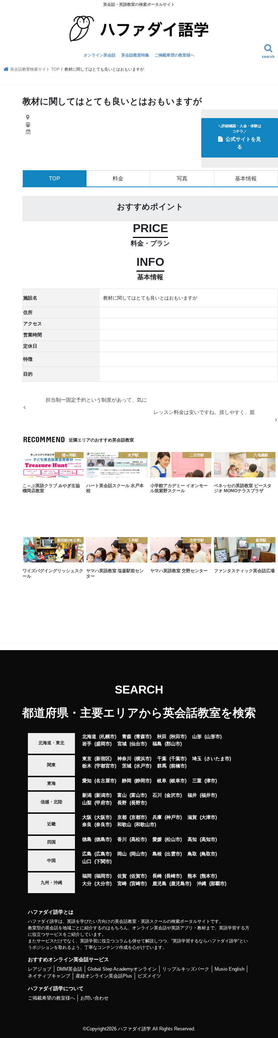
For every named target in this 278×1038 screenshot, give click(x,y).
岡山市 (138, 854)
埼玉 (197, 758)
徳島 (87, 839)
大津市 (208, 817)
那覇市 (218, 883)
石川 (157, 795)
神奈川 (124, 758)
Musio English (229, 969)
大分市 (103, 883)
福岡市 (103, 876)
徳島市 (103, 839)
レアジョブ (39, 969)
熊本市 (208, 876)
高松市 (138, 839)
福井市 (208, 795)
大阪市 (103, 817)
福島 (157, 743)
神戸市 (173, 817)
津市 (210, 780)
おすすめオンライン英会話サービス (68, 959)
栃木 (87, 766)
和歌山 (124, 824)
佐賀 (122, 876)
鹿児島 (159, 883)
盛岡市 (103, 743)
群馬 (162, 766)
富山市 (138, 795)
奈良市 (103, 824)
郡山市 (173, 743)
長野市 (138, 802)
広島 (87, 854)
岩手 (87, 743)
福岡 (87, 876)
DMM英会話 (69, 969)
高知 (192, 839)
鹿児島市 (180, 883)
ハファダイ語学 (134, 1028)
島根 (157, 854)
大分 (87, 883)
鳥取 (192, 854)
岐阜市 (178, 780)
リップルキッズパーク (185, 969)
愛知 (87, 780)
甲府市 (103, 802)
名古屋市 (105, 780)
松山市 (173, 839)
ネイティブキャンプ (49, 976)
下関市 (103, 861)
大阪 (87, 817)
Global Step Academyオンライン (122, 969)
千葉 (162, 758)
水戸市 (143, 766)
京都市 (138, 817)
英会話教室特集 (135, 55)
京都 (122, 817)
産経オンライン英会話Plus (104, 976)
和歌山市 (145, 824)
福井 (192, 795)
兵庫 (157, 817)
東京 (87, 758)
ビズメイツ (149, 976)
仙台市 (138, 743)
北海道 (89, 736)
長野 (122, 802)
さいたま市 (217, 758)
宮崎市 (138, 883)
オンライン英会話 (99, 55)
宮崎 (122, 883)
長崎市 (173, 876)
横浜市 (143, 758)
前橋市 (178, 766)
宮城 (122, 743)
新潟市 (103, 795)
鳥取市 (208, 854)
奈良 (87, 824)
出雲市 (173, 854)
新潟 (87, 795)
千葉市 (178, 758)
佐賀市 (138, 876)
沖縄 (201, 883)
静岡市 (143, 780)
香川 (122, 839)
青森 (126, 736)
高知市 (208, 839)
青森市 (143, 736)
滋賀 (192, 817)
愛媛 (157, 839)
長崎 (157, 876)
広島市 (103, 854)
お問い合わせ (94, 998)
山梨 (87, 802)
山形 (197, 736)
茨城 (126, 766)
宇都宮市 (105, 766)
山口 (87, 861)
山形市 (213, 736)
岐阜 (162, 780)
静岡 (126, 780)
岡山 (122, 854)
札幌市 (108, 736)
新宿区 (103, 758)
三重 (197, 780)
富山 (122, 795)
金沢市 (173, 795)
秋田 (162, 736)
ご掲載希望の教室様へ (174, 55)
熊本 (192, 876)
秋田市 (178, 736)
